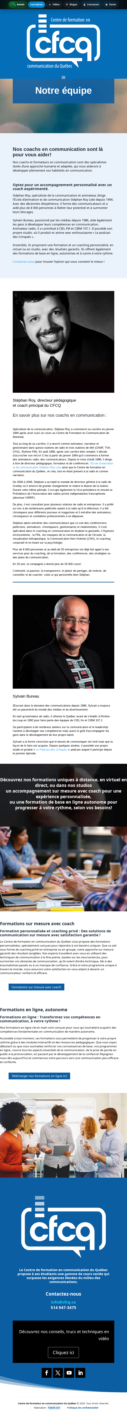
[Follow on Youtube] (69, 1373)
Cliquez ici (63, 1352)
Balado (21, 4)
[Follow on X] (58, 1373)
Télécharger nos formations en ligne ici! (39, 1076)
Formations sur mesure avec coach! (36, 987)
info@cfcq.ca (63, 1302)
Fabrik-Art (54, 1407)
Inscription (36, 4)
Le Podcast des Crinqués (51, 749)
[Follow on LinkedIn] (80, 1373)
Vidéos (56, 4)
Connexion (93, 4)
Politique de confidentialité (82, 1407)
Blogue (73, 4)
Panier (112, 4)
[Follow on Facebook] (47, 1373)
